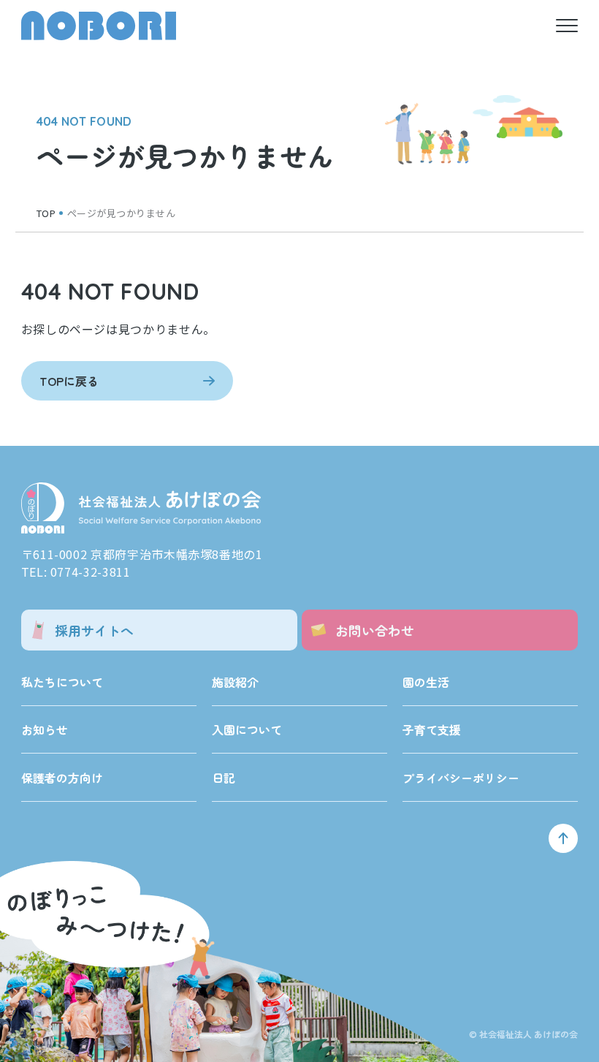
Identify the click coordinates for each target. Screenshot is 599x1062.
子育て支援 (431, 729)
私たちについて (62, 682)
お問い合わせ (374, 630)
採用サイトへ (94, 630)
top (46, 213)
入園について (247, 729)
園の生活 (425, 682)
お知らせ (44, 729)
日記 (223, 777)
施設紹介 (235, 682)
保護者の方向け (62, 777)
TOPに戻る (69, 381)
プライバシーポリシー (460, 777)
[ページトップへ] (563, 838)
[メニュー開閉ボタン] (567, 26)
